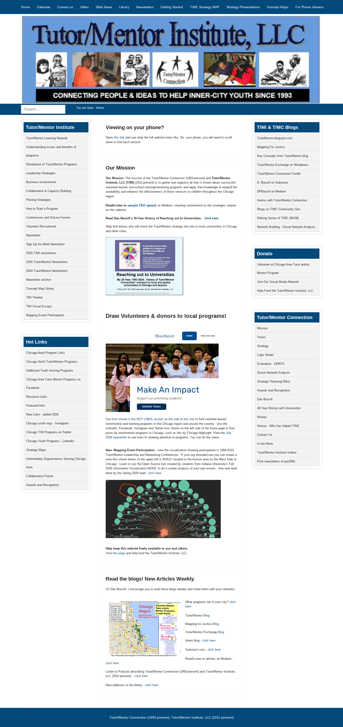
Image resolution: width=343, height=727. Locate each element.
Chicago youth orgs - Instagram (47, 423)
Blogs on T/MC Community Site (278, 209)
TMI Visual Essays (39, 306)
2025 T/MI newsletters (41, 253)
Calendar (43, 7)
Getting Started (172, 7)
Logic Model (265, 355)
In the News (265, 443)
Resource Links (36, 396)
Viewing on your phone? (135, 127)
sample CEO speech (142, 205)
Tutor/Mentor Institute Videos (277, 452)
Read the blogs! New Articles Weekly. (150, 579)
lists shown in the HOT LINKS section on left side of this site (153, 419)
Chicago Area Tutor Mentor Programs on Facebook (53, 384)
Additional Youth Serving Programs (49, 370)
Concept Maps (277, 7)
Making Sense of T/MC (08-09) (278, 218)
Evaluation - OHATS (270, 363)
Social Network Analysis (273, 372)
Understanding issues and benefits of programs (51, 151)
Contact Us (264, 434)
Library (124, 7)
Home (25, 7)
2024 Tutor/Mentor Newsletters (47, 271)
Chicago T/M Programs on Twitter (48, 432)
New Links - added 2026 (42, 414)
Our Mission (120, 168)
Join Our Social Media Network (278, 282)
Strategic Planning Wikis (273, 381)
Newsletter (33, 235)
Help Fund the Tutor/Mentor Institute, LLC (285, 290)
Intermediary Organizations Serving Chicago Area (56, 463)
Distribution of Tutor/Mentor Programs (51, 164)
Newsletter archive (38, 279)
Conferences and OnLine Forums (48, 217)
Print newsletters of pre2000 (276, 461)
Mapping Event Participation (45, 315)
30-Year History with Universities (279, 408)
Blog (206, 615)
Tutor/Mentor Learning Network (47, 138)
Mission (262, 328)
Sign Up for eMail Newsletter (45, 244)
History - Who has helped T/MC (278, 426)
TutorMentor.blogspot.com (274, 138)
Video (84, 7)
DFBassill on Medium (271, 191)
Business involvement (41, 182)
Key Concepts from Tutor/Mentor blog (282, 156)
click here (211, 218)
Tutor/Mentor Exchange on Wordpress (282, 165)
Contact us (65, 7)
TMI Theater (34, 297)
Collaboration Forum (39, 476)
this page (119, 553)
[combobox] (43, 109)
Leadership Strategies (41, 173)
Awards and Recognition (42, 485)
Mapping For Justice (271, 147)
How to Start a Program (42, 208)
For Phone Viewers (309, 7)
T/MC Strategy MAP (204, 7)
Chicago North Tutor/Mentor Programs (51, 361)
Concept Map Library (40, 288)
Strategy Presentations (243, 7)
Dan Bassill (265, 399)
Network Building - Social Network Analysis (286, 227)
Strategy (263, 346)
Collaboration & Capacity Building (48, 191)
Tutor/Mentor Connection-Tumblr (279, 173)
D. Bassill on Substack (272, 182)
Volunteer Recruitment (41, 226)
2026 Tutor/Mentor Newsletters (47, 262)
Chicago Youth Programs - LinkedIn (50, 441)
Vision (261, 337)
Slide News (104, 7)
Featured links (35, 405)
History (262, 417)
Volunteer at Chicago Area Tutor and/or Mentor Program (283, 269)
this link (119, 137)
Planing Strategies (38, 200)
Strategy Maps (36, 450)
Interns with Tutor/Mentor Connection (282, 200)
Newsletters (145, 7)
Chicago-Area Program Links (45, 353)
